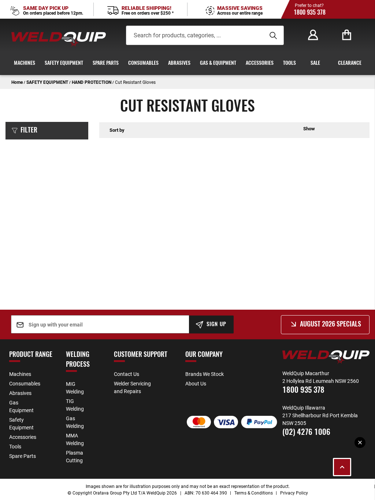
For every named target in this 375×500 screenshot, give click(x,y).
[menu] (187, 63)
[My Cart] (347, 35)
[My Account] (313, 35)
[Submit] (272, 35)
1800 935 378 (310, 13)
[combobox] (190, 35)
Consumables (24, 383)
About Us (195, 383)
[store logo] (58, 39)
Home (17, 82)
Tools (15, 446)
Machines (20, 373)
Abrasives (20, 392)
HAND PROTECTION (92, 82)
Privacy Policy (294, 493)
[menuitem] (24, 63)
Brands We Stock (204, 373)
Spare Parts (22, 455)
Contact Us (126, 373)
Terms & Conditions (253, 493)
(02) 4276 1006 (306, 432)
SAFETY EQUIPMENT (47, 82)
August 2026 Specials (330, 324)
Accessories (22, 436)
